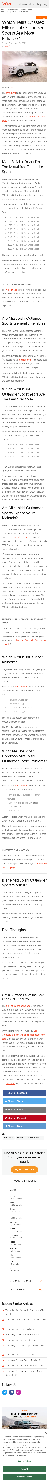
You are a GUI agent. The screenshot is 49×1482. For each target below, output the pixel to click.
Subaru (16, 1230)
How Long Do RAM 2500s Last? (20, 1355)
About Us (10, 1083)
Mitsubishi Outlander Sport (29, 1138)
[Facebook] (11, 1392)
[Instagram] (18, 1392)
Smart (14, 1269)
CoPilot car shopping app (18, 1006)
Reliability (8, 46)
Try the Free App (24, 1169)
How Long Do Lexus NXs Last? (19, 1329)
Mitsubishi (11, 93)
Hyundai (16, 1223)
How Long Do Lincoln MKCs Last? (21, 1340)
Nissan (16, 1203)
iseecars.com (21, 686)
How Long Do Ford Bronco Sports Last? (24, 1366)
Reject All (24, 1469)
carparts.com (21, 785)
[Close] (46, 1433)
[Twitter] (4, 1392)
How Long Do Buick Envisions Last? (22, 1334)
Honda (15, 1210)
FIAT (14, 1262)
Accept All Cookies (24, 1477)
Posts (3, 9)
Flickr (12, 87)
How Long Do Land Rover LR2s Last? (22, 1360)
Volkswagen (16, 1236)
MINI (15, 1256)
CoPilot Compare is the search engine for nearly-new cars (23, 1034)
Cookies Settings (24, 1461)
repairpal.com (25, 359)
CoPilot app (11, 289)
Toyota (16, 1197)
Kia (16, 1216)
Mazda (15, 1243)
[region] (24, 1455)
